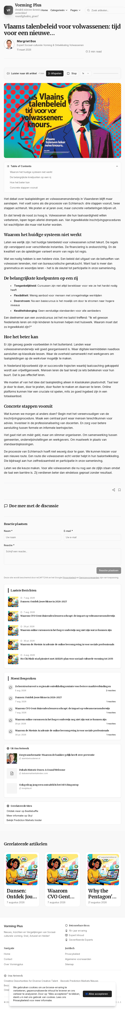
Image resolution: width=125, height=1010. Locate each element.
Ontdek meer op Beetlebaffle (22, 811)
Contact (8, 959)
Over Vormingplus (13, 964)
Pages (74, 10)
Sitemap (69, 964)
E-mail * (68, 531)
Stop (74, 73)
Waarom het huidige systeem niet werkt (31, 172)
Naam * (8, 531)
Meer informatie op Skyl (19, 815)
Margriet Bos (26, 41)
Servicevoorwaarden (89, 577)
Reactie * (9, 545)
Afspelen (56, 73)
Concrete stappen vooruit (24, 187)
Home (44, 10)
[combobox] (85, 73)
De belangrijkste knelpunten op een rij (30, 177)
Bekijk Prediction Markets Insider (24, 820)
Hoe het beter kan (20, 182)
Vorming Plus (13, 926)
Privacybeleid (69, 577)
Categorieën (57, 10)
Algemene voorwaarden (78, 959)
